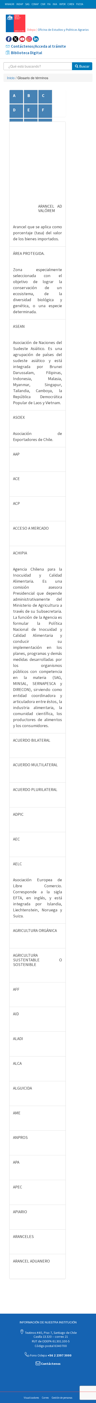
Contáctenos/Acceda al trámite (38, 46)
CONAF (35, 4)
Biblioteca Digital (26, 52)
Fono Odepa (50, 1355)
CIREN (71, 4)
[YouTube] (22, 39)
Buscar (83, 66)
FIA (49, 4)
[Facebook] (9, 39)
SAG (27, 4)
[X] (15, 39)
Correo (45, 1397)
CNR (43, 4)
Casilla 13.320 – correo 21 (50, 1336)
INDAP (19, 4)
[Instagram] (29, 39)
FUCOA (79, 4)
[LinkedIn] (36, 39)
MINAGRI (9, 4)
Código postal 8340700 (50, 1346)
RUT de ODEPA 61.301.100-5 (50, 1341)
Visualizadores (31, 1397)
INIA (55, 4)
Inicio (11, 77)
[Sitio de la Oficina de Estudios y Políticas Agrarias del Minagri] (48, 23)
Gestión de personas (62, 1397)
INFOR (62, 4)
